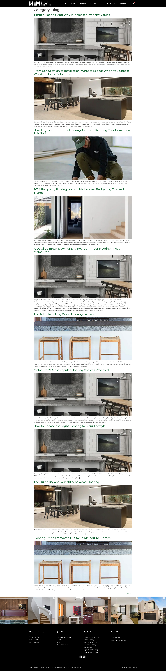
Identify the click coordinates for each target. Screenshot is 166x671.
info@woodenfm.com (118, 640)
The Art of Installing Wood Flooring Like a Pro (65, 314)
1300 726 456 (115, 637)
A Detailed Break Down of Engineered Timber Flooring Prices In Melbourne (78, 250)
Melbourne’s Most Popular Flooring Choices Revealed (71, 370)
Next (129, 594)
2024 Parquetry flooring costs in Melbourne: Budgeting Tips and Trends (79, 191)
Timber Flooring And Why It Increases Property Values (72, 14)
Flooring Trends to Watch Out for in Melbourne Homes (72, 538)
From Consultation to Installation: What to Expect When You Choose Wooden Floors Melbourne (82, 72)
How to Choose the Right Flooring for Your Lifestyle (70, 426)
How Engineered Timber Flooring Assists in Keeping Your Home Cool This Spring (82, 131)
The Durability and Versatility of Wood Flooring (66, 482)
